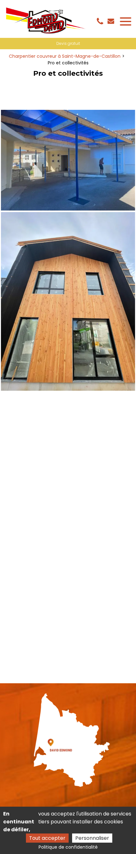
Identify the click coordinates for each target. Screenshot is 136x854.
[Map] (68, 738)
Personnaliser (92, 838)
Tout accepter (47, 838)
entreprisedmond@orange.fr (112, 21)
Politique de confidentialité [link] (68, 847)
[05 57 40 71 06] (101, 21)
